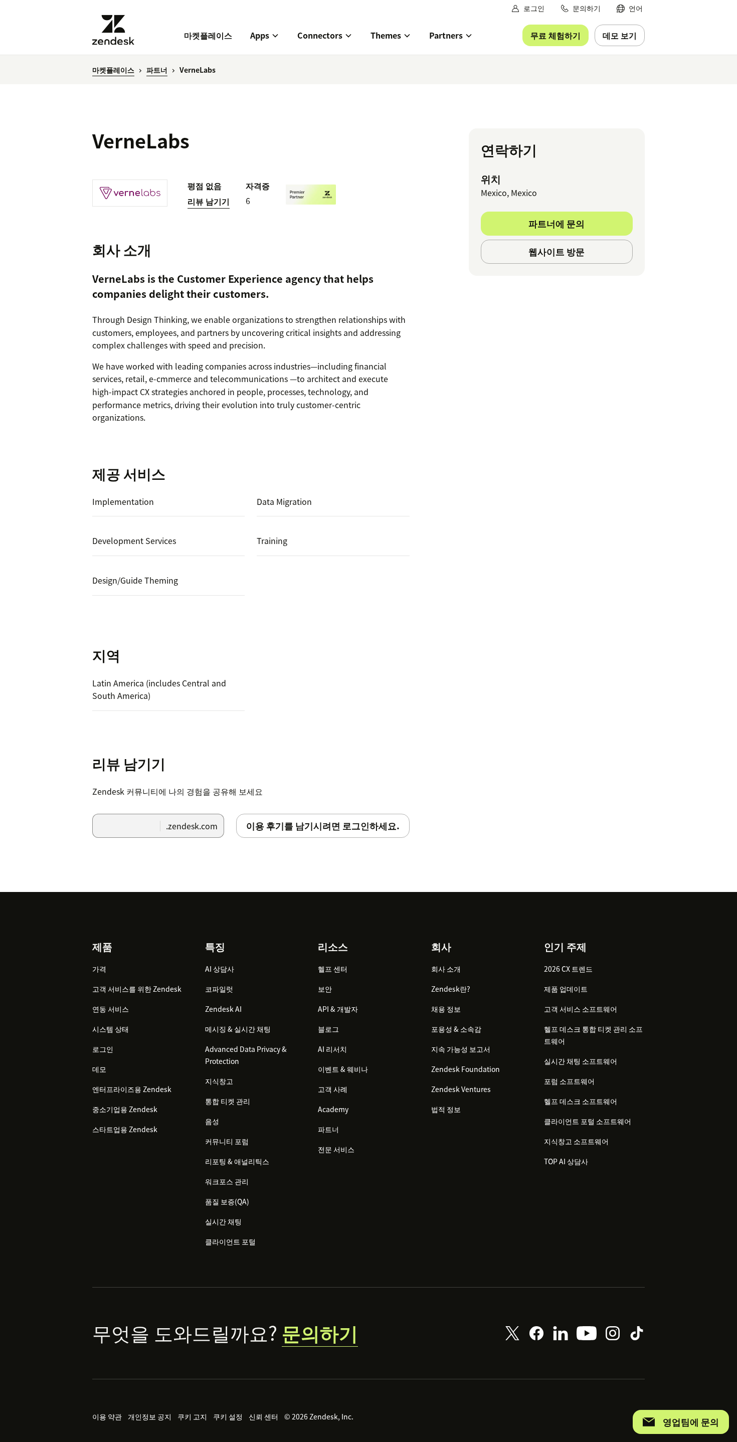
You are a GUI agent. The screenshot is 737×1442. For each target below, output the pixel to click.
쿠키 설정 (228, 1416)
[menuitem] (630, 8)
